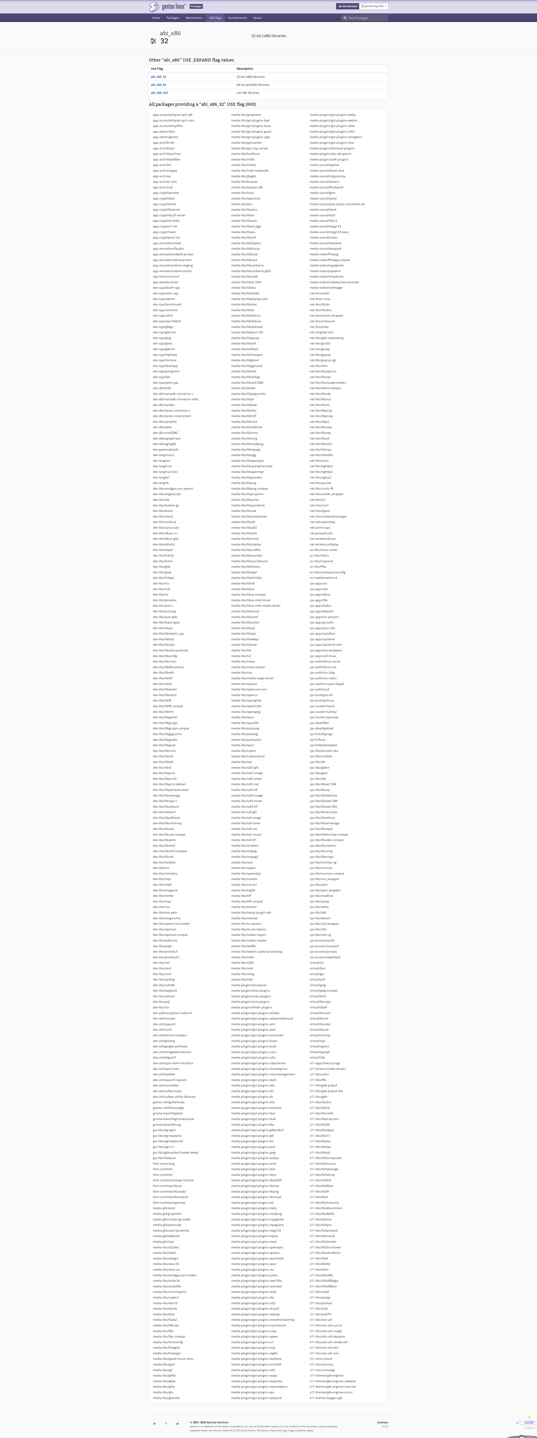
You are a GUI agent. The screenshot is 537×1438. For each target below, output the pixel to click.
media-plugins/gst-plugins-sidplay (255, 1314)
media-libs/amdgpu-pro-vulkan (175, 1275)
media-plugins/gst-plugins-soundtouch (258, 1325)
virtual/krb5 (318, 996)
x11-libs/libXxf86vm (323, 1286)
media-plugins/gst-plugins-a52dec (255, 1013)
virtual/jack (317, 979)
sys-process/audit (322, 940)
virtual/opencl (319, 1046)
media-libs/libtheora (245, 566)
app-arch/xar (162, 176)
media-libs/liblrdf (243, 416)
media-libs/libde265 (245, 293)
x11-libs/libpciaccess (324, 1119)
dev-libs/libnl (162, 767)
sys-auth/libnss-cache (325, 661)
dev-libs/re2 (161, 963)
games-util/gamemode (169, 1102)
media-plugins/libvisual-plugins (332, 148)
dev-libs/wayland (165, 990)
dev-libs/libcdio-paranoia (170, 650)
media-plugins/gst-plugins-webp (333, 115)
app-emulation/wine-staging (173, 265)
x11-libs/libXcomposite (325, 1158)
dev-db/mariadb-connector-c (173, 394)
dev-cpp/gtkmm (164, 349)
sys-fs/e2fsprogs (321, 734)
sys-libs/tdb (318, 912)
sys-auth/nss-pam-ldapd (327, 684)
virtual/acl (317, 963)
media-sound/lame (323, 209)
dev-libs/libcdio (164, 645)
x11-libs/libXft (319, 1191)
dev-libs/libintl (163, 756)
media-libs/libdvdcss (246, 315)
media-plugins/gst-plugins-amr (253, 1024)
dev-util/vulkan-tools (167, 1091)
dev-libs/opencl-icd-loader (171, 924)
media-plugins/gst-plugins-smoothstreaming (262, 1320)
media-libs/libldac (244, 410)
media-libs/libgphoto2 (246, 366)
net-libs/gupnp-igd (323, 360)
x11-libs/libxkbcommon (326, 1208)
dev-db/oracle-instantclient (172, 416)
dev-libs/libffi (162, 700)
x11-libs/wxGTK (320, 1314)
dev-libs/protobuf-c (166, 957)
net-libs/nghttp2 (321, 466)
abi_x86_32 (158, 77)
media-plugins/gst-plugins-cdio (253, 1057)
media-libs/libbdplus (246, 243)
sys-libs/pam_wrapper (325, 890)
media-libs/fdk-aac (166, 1325)
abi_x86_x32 (159, 93)
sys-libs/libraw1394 (323, 806)
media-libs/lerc (242, 204)
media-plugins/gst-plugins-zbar (332, 143)
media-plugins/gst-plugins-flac (252, 1124)
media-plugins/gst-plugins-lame (253, 1164)
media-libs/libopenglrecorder (252, 466)
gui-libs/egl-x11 (164, 1147)
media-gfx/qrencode (167, 1225)
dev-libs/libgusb (164, 745)
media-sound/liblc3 (323, 221)
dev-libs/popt (162, 946)
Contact (382, 1422)
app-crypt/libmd (164, 204)
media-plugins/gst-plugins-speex (254, 1336)
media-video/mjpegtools (327, 265)
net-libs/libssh (320, 438)
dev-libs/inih (162, 589)
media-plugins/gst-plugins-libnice (255, 1186)
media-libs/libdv (242, 310)
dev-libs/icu (161, 583)
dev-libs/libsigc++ (165, 801)
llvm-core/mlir (163, 1175)
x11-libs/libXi (319, 1197)
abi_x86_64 (158, 85)
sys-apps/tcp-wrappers (326, 650)
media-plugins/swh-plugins (329, 159)
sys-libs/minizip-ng (323, 862)
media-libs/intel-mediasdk (249, 170)
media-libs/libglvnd (245, 360)
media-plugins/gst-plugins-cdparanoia (258, 1063)
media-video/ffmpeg (324, 254)
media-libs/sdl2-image (247, 773)
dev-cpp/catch (163, 315)
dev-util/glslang (164, 1041)
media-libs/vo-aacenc (246, 924)
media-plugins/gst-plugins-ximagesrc (336, 137)
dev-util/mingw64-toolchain (172, 1052)
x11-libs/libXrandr (322, 1236)
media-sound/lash (322, 215)
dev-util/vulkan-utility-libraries (174, 1097)
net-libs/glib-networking (327, 338)
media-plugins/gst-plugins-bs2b (253, 1046)
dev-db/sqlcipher (165, 422)
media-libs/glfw (164, 1386)
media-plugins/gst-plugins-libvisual (256, 1197)
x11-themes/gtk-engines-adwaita (333, 1381)
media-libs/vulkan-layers (248, 935)
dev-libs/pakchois (165, 940)
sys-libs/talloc (319, 907)
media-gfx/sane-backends (171, 1230)
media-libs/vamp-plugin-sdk (251, 912)
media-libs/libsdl (243, 522)
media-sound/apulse (324, 165)
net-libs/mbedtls (321, 455)
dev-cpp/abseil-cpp (166, 287)
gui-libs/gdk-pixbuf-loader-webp (175, 1152)
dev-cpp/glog (162, 338)
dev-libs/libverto (164, 840)
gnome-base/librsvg (167, 1124)
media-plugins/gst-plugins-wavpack (256, 1398)
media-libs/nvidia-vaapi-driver (252, 678)
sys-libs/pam (319, 885)
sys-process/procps (323, 951)
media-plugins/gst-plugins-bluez (254, 1041)
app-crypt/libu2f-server (169, 215)
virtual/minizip (320, 1035)
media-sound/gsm (322, 193)
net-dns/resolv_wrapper (326, 315)
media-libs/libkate (244, 405)
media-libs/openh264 (246, 706)
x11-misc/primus (321, 1364)
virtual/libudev (320, 1024)
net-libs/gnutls (320, 343)
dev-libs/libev (162, 684)
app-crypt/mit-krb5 (166, 221)
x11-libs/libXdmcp (322, 1175)
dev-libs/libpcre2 (165, 779)
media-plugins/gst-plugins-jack (253, 1147)
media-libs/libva (242, 589)
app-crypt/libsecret (166, 209)
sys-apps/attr (319, 589)
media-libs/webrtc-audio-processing (256, 951)
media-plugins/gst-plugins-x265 (332, 131)
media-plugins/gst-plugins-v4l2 (253, 1370)
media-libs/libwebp (245, 639)
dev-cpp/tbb (161, 377)
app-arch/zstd (163, 187)
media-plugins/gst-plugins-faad (253, 1119)
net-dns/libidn (320, 304)
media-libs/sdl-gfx (244, 812)
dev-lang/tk (161, 483)
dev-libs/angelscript (167, 494)
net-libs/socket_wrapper (327, 494)
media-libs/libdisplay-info (249, 299)
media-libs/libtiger (244, 572)
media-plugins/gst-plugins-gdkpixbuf (257, 1130)
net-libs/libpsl (319, 422)
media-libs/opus (242, 717)
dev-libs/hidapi (163, 578)
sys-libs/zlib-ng (320, 935)
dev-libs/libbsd (163, 639)
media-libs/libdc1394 (246, 282)
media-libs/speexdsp (246, 873)
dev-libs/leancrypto (166, 622)
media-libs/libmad (244, 422)
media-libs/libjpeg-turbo (248, 394)
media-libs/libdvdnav (246, 321)
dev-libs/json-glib (165, 617)
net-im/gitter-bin (321, 332)
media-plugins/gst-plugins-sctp (253, 1303)
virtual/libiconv (320, 1013)
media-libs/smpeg (244, 851)
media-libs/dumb (165, 1308)
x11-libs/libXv (319, 1269)
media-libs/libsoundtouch (249, 561)
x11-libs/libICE (320, 1108)
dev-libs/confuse (164, 522)
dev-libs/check (163, 516)
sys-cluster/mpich (322, 706)
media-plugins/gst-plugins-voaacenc (257, 1381)
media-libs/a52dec (166, 1247)
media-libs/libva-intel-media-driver (256, 606)
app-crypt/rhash (164, 232)
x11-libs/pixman (321, 1303)
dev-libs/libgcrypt (165, 723)
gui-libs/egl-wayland (167, 1136)
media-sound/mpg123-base (329, 232)
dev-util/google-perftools (170, 1046)
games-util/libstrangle (168, 1108)
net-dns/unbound (322, 321)
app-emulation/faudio (168, 248)
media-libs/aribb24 (166, 1281)
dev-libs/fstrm (163, 561)
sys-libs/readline (321, 896)
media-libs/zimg (242, 974)
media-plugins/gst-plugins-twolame (256, 1359)
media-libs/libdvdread (247, 327)
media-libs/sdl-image (246, 818)
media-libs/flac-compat (169, 1336)
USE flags (215, 18)
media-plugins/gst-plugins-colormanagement (263, 1074)
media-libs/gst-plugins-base (251, 126)
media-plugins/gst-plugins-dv (252, 1097)
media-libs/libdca (243, 287)
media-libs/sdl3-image (247, 795)
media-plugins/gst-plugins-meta (254, 1208)
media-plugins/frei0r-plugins (251, 1007)
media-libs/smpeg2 (244, 857)
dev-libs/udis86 (164, 985)
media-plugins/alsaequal (248, 985)
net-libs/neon (319, 461)
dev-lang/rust (162, 466)
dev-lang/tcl (161, 477)
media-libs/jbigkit (243, 176)
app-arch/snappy (165, 170)
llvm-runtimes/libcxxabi (169, 1191)
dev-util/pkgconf (164, 1057)
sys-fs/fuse (317, 740)
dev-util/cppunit (164, 1024)
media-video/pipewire (325, 271)
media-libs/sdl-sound (246, 834)
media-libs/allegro (166, 1258)
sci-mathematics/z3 (323, 578)
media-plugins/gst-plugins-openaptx (257, 1247)
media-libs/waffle (243, 946)
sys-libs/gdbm (320, 767)
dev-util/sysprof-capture (170, 1080)
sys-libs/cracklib (321, 756)
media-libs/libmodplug (247, 444)
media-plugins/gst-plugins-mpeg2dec (257, 1219)
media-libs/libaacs (244, 209)
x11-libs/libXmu (321, 1219)
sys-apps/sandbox (322, 633)
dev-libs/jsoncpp (164, 611)
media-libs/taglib (243, 890)
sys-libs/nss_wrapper (324, 879)
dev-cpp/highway (165, 355)
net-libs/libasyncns (323, 371)
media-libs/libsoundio (246, 555)
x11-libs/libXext (320, 1180)
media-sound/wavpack (325, 248)
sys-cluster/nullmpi (323, 712)
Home (156, 18)
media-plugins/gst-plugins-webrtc (334, 120)
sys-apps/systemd (322, 639)
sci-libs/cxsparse (321, 561)
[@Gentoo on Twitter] (154, 1424)
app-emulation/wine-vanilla (172, 271)
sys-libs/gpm (319, 773)
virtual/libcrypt (320, 1002)
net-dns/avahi (319, 293)
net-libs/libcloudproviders (328, 383)
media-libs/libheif (243, 371)
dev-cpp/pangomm (166, 371)
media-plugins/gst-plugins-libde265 (256, 1180)
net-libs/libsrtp (320, 433)
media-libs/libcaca (244, 260)
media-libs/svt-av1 (244, 885)
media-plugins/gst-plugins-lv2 (252, 1203)
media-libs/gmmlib (166, 1398)
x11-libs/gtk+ (319, 1097)
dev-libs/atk (161, 500)
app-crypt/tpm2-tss (166, 237)
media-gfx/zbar (163, 1242)
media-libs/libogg (243, 455)
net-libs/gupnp (320, 355)
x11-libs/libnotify (321, 1113)
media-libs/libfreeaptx (247, 355)
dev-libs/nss (161, 907)
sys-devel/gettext (322, 728)
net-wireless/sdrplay (324, 544)
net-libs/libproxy (321, 416)
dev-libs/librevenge (166, 795)
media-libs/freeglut (166, 1347)
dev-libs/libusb (163, 829)
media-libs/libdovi (244, 304)
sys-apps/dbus (320, 594)
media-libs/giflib (164, 1375)
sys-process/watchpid (325, 957)
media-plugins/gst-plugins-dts (252, 1091)
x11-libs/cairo (319, 1074)
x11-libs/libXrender (323, 1242)
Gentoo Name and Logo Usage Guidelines (283, 1430)
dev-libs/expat (163, 550)
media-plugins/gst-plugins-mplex (254, 1236)
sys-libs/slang (319, 901)
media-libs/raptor (243, 751)
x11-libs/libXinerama (324, 1203)
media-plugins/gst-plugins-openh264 (257, 1258)
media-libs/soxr (242, 862)
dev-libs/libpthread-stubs (171, 790)
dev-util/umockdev (166, 1085)
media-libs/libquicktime (248, 505)
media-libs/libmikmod (246, 427)
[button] (347, 6)
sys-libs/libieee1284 (324, 801)
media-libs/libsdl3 (244, 533)
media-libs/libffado (244, 349)
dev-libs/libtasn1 (164, 812)
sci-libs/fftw (318, 566)
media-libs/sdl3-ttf (244, 806)
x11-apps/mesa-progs (325, 1063)
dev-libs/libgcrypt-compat (171, 728)
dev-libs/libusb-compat (169, 834)
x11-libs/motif (319, 1292)
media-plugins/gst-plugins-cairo (253, 1052)
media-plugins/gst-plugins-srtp (253, 1347)
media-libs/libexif (243, 343)
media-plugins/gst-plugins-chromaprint (259, 1069)
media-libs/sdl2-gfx (244, 767)
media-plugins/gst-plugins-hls (252, 1141)
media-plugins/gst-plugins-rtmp (253, 1292)
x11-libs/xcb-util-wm (324, 1347)
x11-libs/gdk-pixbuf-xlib (326, 1091)
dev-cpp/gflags (163, 327)
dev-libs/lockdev (164, 862)
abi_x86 (170, 33)
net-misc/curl (319, 505)
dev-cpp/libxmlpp (165, 366)
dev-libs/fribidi (163, 555)
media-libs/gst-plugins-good (251, 131)
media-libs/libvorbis (245, 622)
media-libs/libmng (244, 438)
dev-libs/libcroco (164, 661)
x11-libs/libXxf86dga (324, 1281)
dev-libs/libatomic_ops (168, 633)
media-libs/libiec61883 (247, 383)
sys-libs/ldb (318, 779)
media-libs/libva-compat (248, 594)
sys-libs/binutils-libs (324, 751)
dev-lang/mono (163, 455)
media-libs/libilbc (243, 388)
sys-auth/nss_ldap (322, 672)
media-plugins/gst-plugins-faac (253, 1113)
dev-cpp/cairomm (165, 310)
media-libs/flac (163, 1331)
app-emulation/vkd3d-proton (173, 254)
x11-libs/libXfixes (321, 1186)
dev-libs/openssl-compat (170, 935)
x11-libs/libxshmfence (325, 1253)
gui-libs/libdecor (164, 1158)
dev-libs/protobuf (165, 951)
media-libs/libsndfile (245, 550)
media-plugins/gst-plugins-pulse (254, 1275)
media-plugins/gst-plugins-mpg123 (256, 1230)
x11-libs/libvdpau (322, 1130)
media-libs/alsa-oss (166, 1269)
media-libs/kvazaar (244, 182)
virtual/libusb (319, 1029)
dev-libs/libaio (163, 628)
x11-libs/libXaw (320, 1147)
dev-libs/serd (162, 968)
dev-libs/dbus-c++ (165, 533)
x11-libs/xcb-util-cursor (326, 1325)
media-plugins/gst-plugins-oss (252, 1269)
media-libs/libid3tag (245, 377)
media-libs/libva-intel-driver (251, 600)
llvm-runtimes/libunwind (170, 1197)
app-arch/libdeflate (166, 159)
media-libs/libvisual (245, 611)
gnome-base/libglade (168, 1113)
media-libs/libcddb (244, 276)
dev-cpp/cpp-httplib (167, 321)
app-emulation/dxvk (167, 243)
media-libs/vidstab (244, 918)
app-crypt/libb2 (164, 198)
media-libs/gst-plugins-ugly (250, 137)
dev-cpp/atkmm (164, 299)
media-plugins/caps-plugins (251, 996)
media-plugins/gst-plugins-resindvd (256, 1286)
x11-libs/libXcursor (323, 1164)
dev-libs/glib (161, 566)
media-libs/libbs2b (244, 254)
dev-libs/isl (160, 594)
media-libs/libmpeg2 (246, 449)
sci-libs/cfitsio (319, 555)
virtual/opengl (320, 1052)
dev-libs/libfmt (163, 712)
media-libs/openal (244, 684)
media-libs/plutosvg (245, 728)
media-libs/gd (162, 1370)
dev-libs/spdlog (164, 979)
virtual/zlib (317, 1057)
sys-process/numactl (324, 946)
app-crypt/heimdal (166, 193)
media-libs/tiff (241, 896)
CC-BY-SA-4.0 (240, 1430)
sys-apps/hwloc (320, 606)
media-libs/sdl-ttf (243, 840)
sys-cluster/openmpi (324, 717)
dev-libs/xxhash (164, 996)
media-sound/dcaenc (325, 182)
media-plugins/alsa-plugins (250, 990)
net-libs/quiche (320, 483)
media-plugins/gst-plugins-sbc (252, 1297)
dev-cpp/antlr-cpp (165, 293)
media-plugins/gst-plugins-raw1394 (256, 1281)
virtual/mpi (317, 1041)
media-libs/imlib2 (243, 165)
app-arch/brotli (163, 143)
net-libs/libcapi (320, 377)
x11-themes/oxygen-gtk (326, 1398)
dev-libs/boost (163, 511)
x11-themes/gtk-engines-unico (331, 1392)
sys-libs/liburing (321, 851)
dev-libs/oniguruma (167, 918)
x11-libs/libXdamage (324, 1169)
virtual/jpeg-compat (324, 990)
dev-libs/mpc (162, 879)
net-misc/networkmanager (328, 516)
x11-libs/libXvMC (321, 1275)
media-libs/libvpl (243, 628)
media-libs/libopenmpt (247, 472)
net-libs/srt (317, 500)
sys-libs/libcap (320, 790)
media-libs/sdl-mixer (246, 823)
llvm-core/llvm (163, 1169)
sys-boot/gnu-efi (321, 695)
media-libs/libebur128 (247, 332)
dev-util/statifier (164, 1074)
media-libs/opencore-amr (249, 689)
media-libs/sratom (244, 879)
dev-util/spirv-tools (166, 1069)
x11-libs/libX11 (320, 1136)
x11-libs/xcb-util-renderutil (329, 1342)
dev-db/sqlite (162, 427)
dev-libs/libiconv (164, 751)
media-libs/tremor (244, 907)
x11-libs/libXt (319, 1258)
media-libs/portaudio (246, 740)
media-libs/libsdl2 (244, 527)
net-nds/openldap (322, 522)
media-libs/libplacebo (246, 477)
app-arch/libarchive (167, 154)
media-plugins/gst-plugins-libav (253, 1175)
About (257, 18)
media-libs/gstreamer (246, 143)
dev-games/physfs (166, 449)
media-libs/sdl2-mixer (246, 779)
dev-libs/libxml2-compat (170, 851)
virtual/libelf (318, 1007)
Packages (173, 18)
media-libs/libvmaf (244, 617)
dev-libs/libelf (162, 678)
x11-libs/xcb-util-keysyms (327, 1336)
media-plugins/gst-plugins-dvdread (256, 1108)
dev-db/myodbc (164, 405)
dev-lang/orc (162, 461)
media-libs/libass (243, 232)
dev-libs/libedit (163, 672)
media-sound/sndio (323, 237)
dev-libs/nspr (162, 901)
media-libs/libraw (243, 511)
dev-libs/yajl (161, 1002)
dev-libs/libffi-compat (168, 706)
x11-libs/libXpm (321, 1225)
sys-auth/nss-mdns (323, 678)
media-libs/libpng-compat (249, 488)
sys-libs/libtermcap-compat (329, 834)
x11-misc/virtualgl (322, 1370)
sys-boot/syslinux (322, 700)
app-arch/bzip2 (164, 148)
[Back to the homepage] (167, 6)
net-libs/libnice (320, 399)
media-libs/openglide (246, 700)
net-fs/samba (319, 327)
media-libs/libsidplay (246, 544)
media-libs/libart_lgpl (246, 226)
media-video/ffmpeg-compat (330, 260)
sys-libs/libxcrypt (322, 857)
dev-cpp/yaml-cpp (165, 383)
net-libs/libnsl (319, 405)
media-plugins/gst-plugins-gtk (252, 1136)
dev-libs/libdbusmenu (168, 667)
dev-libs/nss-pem (165, 912)
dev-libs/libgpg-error (167, 734)
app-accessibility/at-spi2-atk (172, 115)
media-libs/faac (164, 1314)
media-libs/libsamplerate (249, 516)
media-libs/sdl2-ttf (244, 790)
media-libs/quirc (243, 745)
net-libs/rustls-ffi (321, 488)
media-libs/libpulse (245, 500)
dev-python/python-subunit (172, 1013)
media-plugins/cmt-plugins (250, 1002)
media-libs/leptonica (245, 198)
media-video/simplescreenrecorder (334, 282)
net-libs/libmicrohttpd (325, 388)
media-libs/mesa (243, 661)
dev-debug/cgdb (164, 444)
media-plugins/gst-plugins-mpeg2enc (257, 1225)
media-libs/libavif (243, 237)
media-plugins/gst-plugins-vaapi (254, 1375)
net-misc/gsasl (320, 511)
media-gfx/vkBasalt (166, 1236)
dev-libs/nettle (163, 896)
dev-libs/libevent (164, 695)
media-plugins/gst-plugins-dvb (253, 1102)
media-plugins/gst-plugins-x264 (332, 126)
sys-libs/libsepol (321, 829)
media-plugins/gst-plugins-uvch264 (256, 1364)
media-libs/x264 (242, 957)
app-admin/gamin (165, 137)
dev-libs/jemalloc (165, 600)
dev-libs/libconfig (165, 656)
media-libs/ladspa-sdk (247, 187)
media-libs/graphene (246, 115)
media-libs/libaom (244, 221)
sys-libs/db (317, 762)
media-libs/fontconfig (168, 1342)
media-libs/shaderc (245, 845)
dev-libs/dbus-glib (166, 539)
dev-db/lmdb (162, 388)
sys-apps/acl (318, 583)
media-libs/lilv (241, 650)
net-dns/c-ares (320, 299)
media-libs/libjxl (242, 399)
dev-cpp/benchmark (167, 304)
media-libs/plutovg (244, 734)
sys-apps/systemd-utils (326, 645)
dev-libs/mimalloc (165, 873)
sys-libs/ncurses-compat (327, 873)
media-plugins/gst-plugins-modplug (256, 1214)
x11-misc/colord (321, 1359)
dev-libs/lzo (161, 868)
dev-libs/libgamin (165, 717)
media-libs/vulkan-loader (249, 940)
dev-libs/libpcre (164, 773)
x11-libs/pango (320, 1297)
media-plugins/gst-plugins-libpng (255, 1191)
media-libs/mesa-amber (248, 667)
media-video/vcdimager (326, 287)
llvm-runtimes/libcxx (167, 1186)
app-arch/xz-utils (165, 182)
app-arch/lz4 (162, 165)
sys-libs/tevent (320, 918)
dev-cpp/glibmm (164, 332)
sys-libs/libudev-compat (326, 840)
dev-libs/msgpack (165, 890)
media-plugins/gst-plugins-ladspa (255, 1158)
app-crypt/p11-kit (165, 226)
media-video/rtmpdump (327, 276)
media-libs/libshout (245, 539)
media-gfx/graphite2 (167, 1214)
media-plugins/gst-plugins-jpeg (253, 1152)
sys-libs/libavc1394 (323, 784)
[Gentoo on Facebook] (166, 1424)
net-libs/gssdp (320, 349)
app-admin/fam (164, 131)
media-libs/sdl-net (244, 829)
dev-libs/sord (162, 974)
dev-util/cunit (162, 1029)
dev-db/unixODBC (165, 433)
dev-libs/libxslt (163, 857)
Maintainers (194, 18)
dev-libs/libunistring (167, 823)
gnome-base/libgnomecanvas (173, 1119)
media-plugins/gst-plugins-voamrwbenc (259, 1386)
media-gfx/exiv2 (164, 1208)
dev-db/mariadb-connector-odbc (176, 399)
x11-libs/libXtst (320, 1264)
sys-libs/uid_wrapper (324, 924)
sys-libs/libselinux (322, 818)
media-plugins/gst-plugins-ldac (253, 1169)
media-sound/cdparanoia (327, 176)
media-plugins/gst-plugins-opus (253, 1264)
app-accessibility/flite (168, 126)
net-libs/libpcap (321, 410)
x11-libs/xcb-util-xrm (324, 1353)
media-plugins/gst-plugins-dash (253, 1080)
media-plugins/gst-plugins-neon (254, 1242)
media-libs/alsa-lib (166, 1264)
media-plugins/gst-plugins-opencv (255, 1253)
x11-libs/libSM (320, 1124)
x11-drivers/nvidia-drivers (328, 1069)
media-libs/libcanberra (247, 265)
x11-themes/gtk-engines (327, 1375)
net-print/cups (320, 527)
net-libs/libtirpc (321, 449)
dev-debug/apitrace (167, 438)
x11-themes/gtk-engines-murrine (333, 1386)
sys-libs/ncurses (321, 868)
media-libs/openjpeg (246, 712)
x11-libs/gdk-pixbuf (323, 1085)
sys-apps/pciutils (322, 622)
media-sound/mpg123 (325, 226)
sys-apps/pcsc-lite (322, 628)
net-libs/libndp (320, 394)
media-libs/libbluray (245, 248)
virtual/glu (317, 974)
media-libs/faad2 (165, 1320)
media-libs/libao (242, 215)
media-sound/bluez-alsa (327, 170)
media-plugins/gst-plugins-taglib (254, 1353)
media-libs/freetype (167, 1353)
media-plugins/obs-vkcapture (330, 154)
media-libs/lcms (242, 193)
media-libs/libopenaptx (247, 461)
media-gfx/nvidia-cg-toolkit (171, 1219)
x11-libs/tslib (319, 1308)
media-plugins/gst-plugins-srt (252, 1342)
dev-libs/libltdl (163, 762)
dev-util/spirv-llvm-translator (173, 1063)
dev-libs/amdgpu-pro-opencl (173, 488)
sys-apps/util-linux (323, 656)
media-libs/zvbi (242, 979)
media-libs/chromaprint (169, 1292)
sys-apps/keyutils (322, 611)
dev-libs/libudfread (166, 818)
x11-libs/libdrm (320, 1102)
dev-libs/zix (161, 1007)
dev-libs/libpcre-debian (169, 784)
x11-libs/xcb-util (321, 1320)
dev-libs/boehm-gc (166, 505)
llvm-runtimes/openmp (169, 1203)
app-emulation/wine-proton (172, 260)
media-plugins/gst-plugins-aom (253, 1029)
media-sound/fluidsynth (327, 187)
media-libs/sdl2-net (245, 784)
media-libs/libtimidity (246, 578)
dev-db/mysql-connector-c (171, 410)
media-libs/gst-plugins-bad (250, 120)
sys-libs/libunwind (323, 845)
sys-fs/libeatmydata (323, 745)
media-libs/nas (241, 672)
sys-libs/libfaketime (323, 795)
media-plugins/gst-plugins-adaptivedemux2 (262, 1018)
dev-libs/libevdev (165, 689)
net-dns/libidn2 (321, 310)
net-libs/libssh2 (321, 444)
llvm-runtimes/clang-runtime (173, 1180)
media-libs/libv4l (243, 583)
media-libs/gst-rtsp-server (249, 148)
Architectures (237, 18)
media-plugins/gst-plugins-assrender (257, 1035)
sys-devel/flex (319, 723)
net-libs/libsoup (321, 427)
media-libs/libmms (244, 433)
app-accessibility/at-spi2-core (173, 120)
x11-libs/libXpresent (324, 1230)
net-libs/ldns (319, 366)
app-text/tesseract (166, 282)
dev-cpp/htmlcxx (164, 360)
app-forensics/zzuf (166, 276)
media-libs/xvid (242, 968)
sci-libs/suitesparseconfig (327, 572)
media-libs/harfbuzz (245, 154)
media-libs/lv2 (241, 656)
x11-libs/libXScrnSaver (325, 1247)
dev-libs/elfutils (164, 544)
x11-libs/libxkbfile (322, 1214)
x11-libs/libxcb (320, 1152)
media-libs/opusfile (244, 723)
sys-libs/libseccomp (323, 812)
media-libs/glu (163, 1392)
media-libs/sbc (241, 762)
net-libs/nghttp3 (321, 472)
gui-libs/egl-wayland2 (168, 1141)
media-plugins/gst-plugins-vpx (252, 1392)
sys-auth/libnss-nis (323, 667)
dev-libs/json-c (163, 606)
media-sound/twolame (325, 243)
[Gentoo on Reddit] (177, 1424)
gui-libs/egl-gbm (164, 1130)
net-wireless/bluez (323, 539)
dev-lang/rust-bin (165, 472)
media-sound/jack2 (323, 198)
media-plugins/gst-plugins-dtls (253, 1085)
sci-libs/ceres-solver (324, 550)
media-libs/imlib (242, 159)
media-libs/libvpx (243, 633)
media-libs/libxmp (244, 645)
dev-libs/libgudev (165, 740)
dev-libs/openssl (164, 929)
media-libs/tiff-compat (247, 901)
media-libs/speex (243, 868)
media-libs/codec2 (166, 1297)
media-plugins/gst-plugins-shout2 (255, 1308)
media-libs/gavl (164, 1364)
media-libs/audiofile (167, 1286)
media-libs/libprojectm (247, 494)
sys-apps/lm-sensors (324, 617)
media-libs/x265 (242, 963)
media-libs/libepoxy (245, 338)
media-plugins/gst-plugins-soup (253, 1331)
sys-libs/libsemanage (324, 823)
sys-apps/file (318, 600)
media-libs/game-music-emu (173, 1359)
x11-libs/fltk (318, 1080)
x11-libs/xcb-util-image (326, 1331)
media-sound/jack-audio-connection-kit (337, 204)
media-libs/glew (164, 1381)
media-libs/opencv (244, 695)
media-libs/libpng (243, 483)
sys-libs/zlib (318, 929)
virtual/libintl (319, 1018)
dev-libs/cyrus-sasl (166, 527)
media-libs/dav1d (165, 1303)
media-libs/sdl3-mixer (246, 801)
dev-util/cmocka (164, 1018)
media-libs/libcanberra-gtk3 (251, 271)
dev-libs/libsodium (166, 806)
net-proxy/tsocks (321, 533)
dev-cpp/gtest (162, 343)
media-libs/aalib (164, 1253)
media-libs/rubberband (248, 756)
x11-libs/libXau (320, 1141)
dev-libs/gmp (162, 572)
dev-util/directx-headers (170, 1035)
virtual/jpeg (318, 985)
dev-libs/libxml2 (164, 845)
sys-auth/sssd (319, 689)
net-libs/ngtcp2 (320, 477)
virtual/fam (317, 968)
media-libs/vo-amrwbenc (248, 929)
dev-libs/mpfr (162, 885)
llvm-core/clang (164, 1164)
